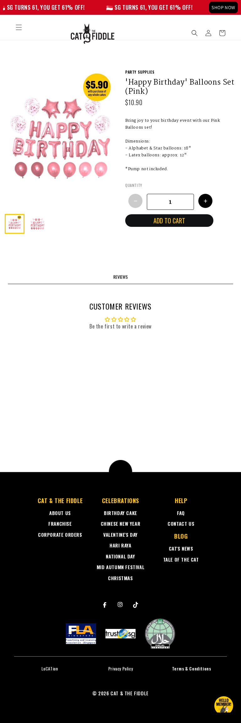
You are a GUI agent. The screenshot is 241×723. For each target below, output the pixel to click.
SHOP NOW (223, 7)
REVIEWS (120, 276)
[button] (19, 27)
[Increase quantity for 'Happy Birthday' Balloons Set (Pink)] (205, 201)
